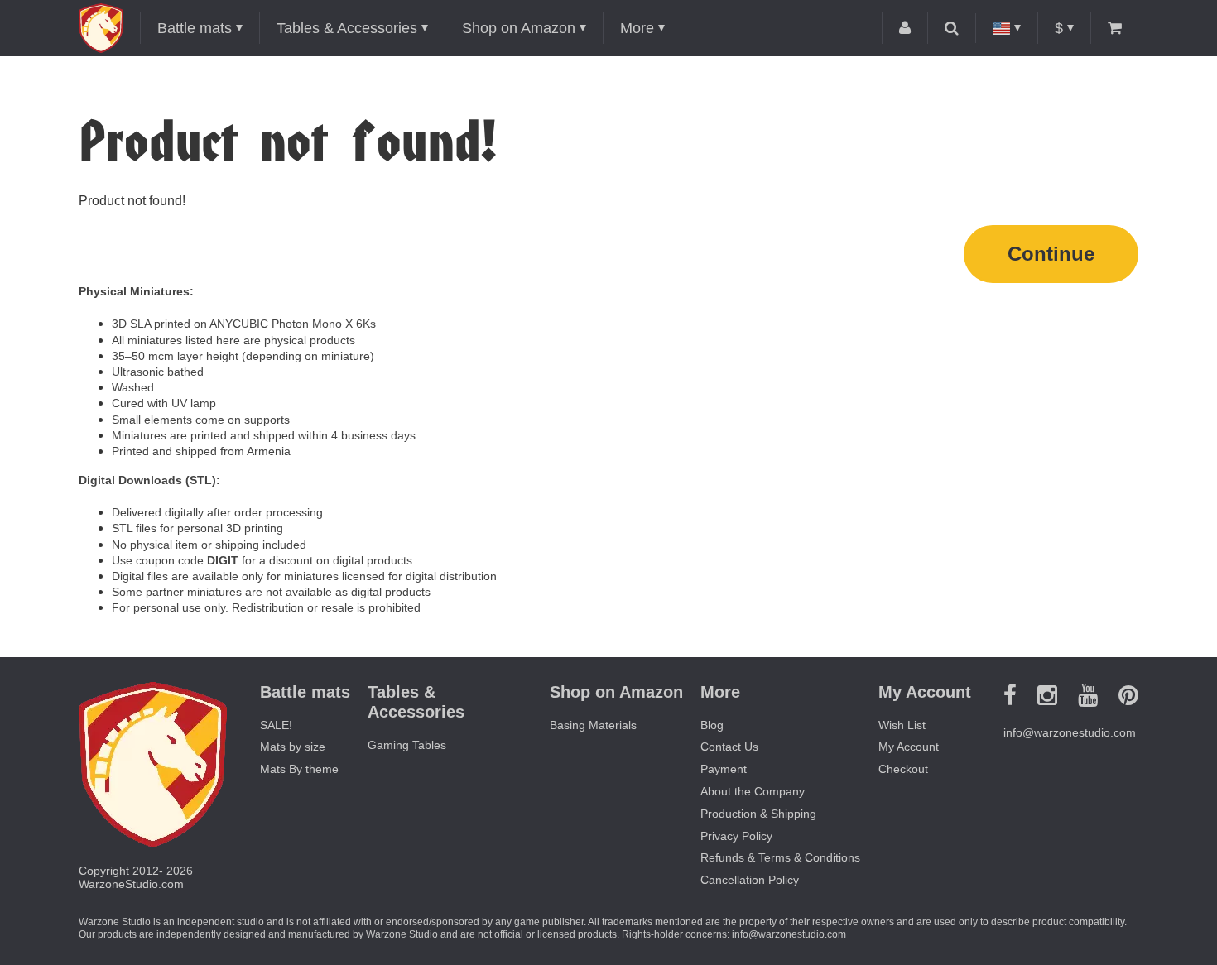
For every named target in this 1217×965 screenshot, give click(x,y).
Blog (712, 725)
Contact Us (729, 746)
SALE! (276, 725)
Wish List (902, 725)
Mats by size (292, 746)
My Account (908, 746)
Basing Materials (593, 725)
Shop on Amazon (518, 28)
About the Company (752, 791)
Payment (723, 768)
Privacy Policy (736, 836)
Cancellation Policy (749, 879)
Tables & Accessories (347, 28)
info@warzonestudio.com (1069, 732)
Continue (1051, 253)
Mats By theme (299, 768)
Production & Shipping (758, 813)
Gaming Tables (407, 744)
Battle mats (194, 28)
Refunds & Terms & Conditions (780, 857)
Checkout (903, 768)
